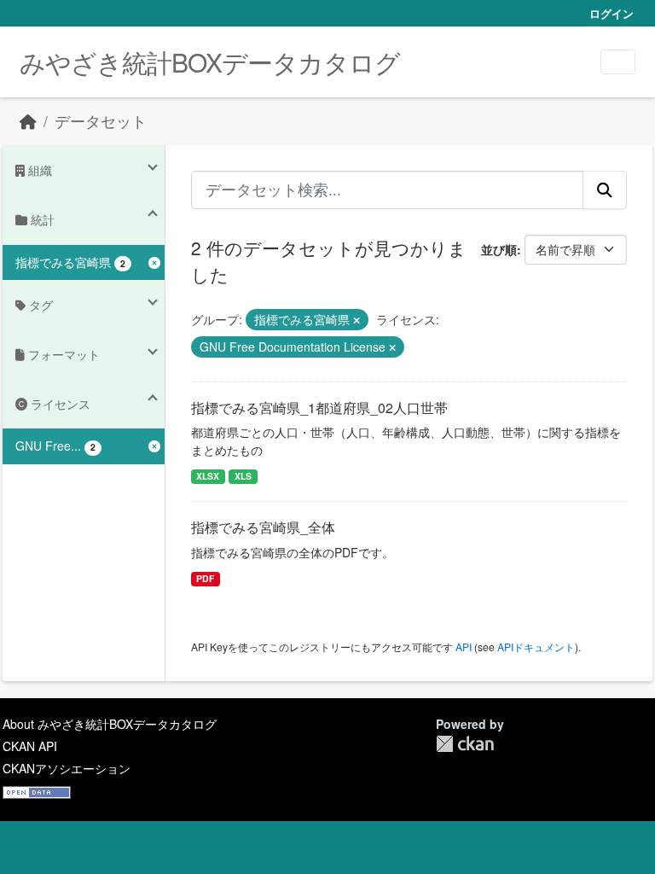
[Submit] (605, 189)
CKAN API (30, 746)
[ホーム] (28, 120)
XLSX (207, 475)
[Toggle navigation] (617, 62)
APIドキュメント (536, 646)
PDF (205, 578)
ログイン (611, 13)
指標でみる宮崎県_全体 (263, 527)
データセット (101, 120)
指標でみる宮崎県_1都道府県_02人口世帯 (319, 407)
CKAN (465, 744)
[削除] (356, 320)
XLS (243, 475)
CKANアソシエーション (66, 768)
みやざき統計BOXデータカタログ (210, 62)
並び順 (499, 249)
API (463, 646)
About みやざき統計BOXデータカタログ (110, 723)
